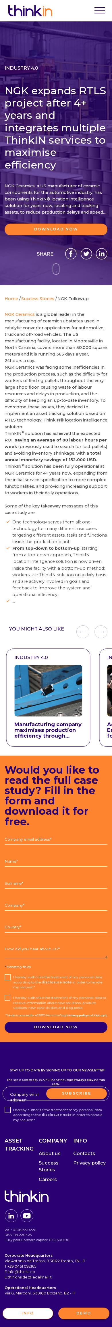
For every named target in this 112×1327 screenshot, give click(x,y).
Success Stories (49, 1166)
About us (50, 1153)
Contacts (84, 1153)
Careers (48, 1179)
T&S (97, 1015)
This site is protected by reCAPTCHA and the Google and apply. (56, 1015)
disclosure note (57, 982)
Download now (56, 229)
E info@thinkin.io (20, 1272)
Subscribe (76, 1093)
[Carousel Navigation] (91, 631)
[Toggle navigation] (99, 10)
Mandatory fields (18, 967)
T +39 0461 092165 (20, 1266)
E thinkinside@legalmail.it (28, 1277)
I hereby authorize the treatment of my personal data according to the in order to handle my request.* (57, 982)
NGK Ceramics (20, 314)
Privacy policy (78, 1015)
